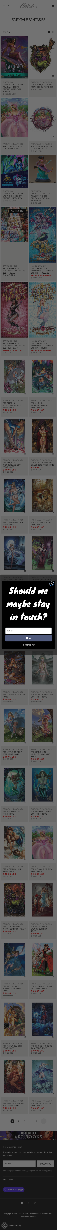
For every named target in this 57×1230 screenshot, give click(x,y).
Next (28, 638)
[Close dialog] (52, 584)
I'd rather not (28, 645)
